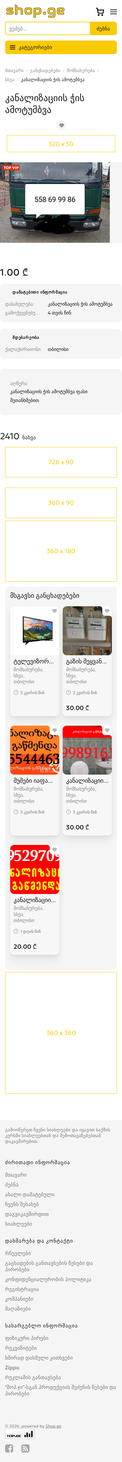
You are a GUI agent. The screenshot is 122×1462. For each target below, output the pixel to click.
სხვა (10, 79)
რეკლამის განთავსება (33, 1377)
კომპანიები (19, 1299)
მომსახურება (81, 70)
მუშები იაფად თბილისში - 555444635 (35, 780)
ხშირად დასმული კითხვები (39, 1357)
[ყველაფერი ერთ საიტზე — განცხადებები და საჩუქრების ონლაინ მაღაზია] (35, 16)
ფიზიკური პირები (26, 1338)
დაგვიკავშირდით (27, 1214)
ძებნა (12, 1184)
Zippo (12, 1367)
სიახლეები (18, 1224)
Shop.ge (53, 1426)
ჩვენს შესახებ (22, 1204)
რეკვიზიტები (21, 1348)
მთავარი (14, 70)
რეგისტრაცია (22, 1289)
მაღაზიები (18, 1308)
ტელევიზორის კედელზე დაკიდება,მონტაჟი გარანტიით (35, 661)
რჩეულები (18, 1253)
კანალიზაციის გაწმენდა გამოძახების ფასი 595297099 (35, 900)
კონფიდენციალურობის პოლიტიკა (48, 1279)
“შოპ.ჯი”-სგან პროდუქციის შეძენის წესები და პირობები (60, 1390)
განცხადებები (45, 70)
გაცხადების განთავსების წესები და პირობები (49, 1266)
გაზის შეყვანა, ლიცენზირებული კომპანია (87, 661)
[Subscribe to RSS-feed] (25, 1448)
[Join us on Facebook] (9, 1448)
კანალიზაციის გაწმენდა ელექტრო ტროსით (87, 780)
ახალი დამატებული (30, 1194)
